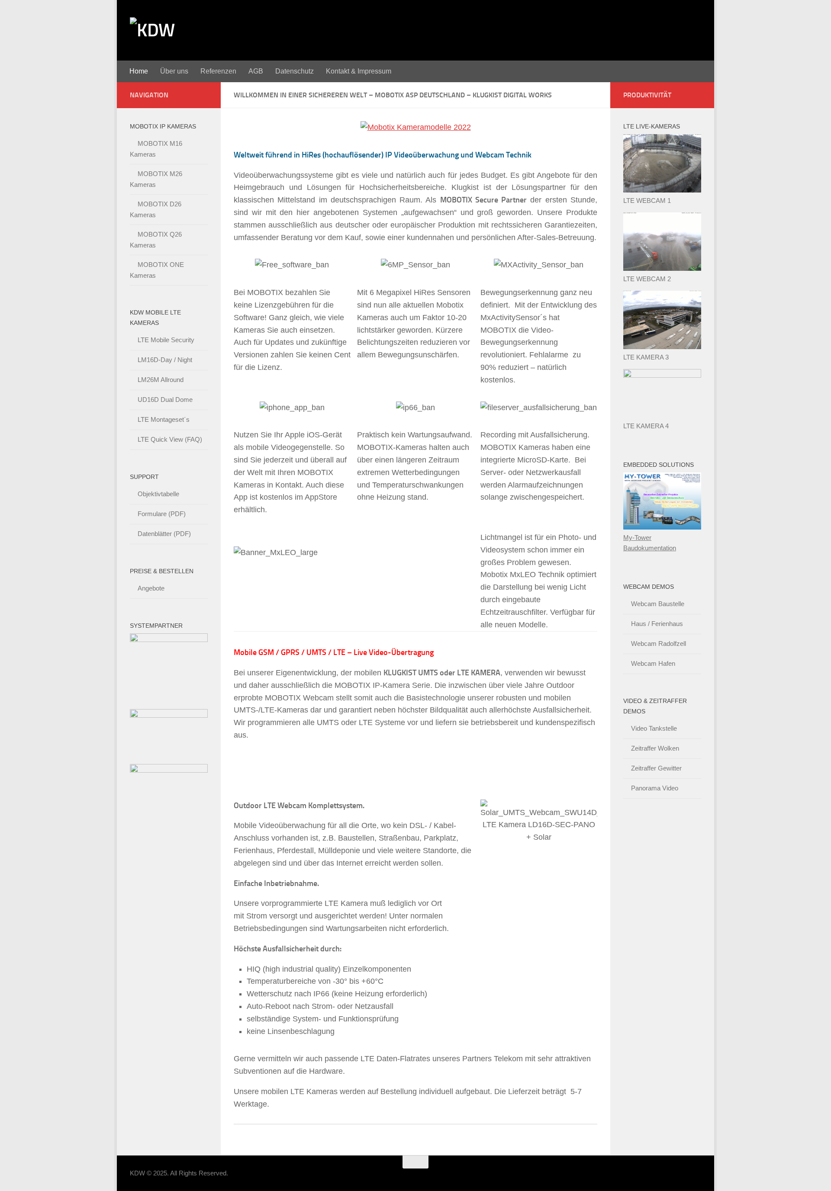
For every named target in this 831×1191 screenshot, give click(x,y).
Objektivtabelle (158, 494)
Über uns (174, 71)
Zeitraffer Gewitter (656, 768)
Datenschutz (294, 71)
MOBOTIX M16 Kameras (156, 149)
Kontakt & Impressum (358, 71)
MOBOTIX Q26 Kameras (156, 240)
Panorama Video (654, 788)
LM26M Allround (161, 379)
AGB (255, 71)
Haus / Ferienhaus (657, 623)
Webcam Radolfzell (658, 643)
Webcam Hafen (653, 663)
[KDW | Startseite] (152, 30)
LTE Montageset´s (164, 419)
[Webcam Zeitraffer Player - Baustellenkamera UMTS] (662, 190)
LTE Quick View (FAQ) (170, 439)
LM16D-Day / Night (165, 359)
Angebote (151, 588)
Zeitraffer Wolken (655, 748)
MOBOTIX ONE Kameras (157, 270)
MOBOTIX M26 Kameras (156, 179)
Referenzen (218, 71)
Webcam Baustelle (657, 603)
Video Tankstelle (654, 728)
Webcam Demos (648, 586)
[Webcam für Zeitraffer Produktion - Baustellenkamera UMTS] (662, 346)
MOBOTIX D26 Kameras (155, 209)
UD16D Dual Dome (165, 399)
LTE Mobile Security (166, 339)
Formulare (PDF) (162, 513)
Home (138, 71)
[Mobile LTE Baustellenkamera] (662, 375)
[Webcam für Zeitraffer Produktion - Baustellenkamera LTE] (662, 268)
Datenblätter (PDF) (164, 533)
